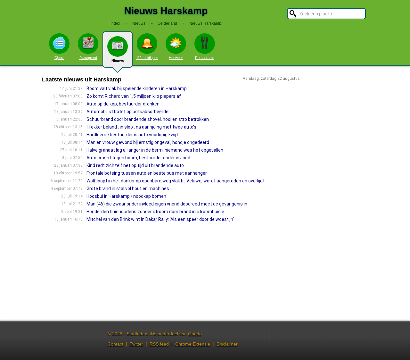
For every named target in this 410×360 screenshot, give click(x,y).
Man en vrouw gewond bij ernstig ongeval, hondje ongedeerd (147, 142)
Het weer (176, 58)
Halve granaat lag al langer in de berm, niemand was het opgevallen (154, 150)
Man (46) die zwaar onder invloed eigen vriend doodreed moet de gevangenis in (166, 203)
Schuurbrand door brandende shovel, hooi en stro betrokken (147, 119)
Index (115, 23)
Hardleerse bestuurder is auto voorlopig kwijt (132, 134)
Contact (115, 344)
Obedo (195, 333)
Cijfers (59, 58)
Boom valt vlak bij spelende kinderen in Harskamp (136, 88)
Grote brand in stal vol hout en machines (127, 188)
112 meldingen (147, 58)
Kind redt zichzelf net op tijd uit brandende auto (135, 165)
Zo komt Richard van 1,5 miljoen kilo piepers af (133, 96)
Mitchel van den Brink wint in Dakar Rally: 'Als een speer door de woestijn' (160, 219)
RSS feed (159, 344)
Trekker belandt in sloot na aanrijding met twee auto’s (141, 127)
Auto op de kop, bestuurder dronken (123, 103)
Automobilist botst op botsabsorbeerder (128, 111)
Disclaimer (227, 344)
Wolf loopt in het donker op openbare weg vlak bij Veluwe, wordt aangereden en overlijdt (175, 180)
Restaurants (204, 58)
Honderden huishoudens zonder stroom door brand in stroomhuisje (155, 211)
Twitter (136, 344)
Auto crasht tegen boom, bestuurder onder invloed (138, 157)
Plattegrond (88, 58)
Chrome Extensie (192, 344)
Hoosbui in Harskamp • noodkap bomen (126, 196)
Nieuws (117, 61)
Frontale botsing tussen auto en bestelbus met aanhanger (146, 173)
